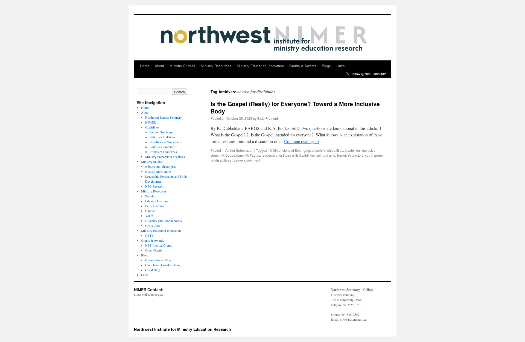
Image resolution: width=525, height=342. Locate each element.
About (159, 65)
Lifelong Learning (156, 201)
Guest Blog (152, 270)
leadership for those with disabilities (288, 155)
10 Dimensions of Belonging (289, 150)
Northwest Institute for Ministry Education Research (182, 329)
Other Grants (153, 250)
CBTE (149, 235)
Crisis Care (152, 225)
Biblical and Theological (160, 166)
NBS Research (154, 186)
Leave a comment (247, 160)
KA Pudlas (252, 155)
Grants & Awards (302, 65)
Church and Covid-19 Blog (162, 265)
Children (150, 211)
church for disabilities (327, 150)
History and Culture (158, 171)
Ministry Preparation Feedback (165, 156)
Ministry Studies (182, 65)
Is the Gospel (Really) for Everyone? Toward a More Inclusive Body (295, 107)
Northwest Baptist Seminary (163, 117)
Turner (341, 155)
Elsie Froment (267, 118)
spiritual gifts (325, 155)
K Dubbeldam (232, 155)
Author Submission (239, 150)
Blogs (326, 65)
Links (340, 65)
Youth (149, 216)
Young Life (355, 155)
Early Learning (154, 206)
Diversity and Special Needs (163, 220)
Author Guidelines (162, 132)
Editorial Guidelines (162, 137)
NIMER (150, 122)
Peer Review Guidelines (165, 142)
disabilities (353, 150)
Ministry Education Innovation (260, 65)
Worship (150, 196)
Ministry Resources (216, 65)
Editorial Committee (162, 147)
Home (144, 65)
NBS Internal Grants (158, 245)
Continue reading (301, 141)
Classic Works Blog (158, 260)
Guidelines (152, 127)
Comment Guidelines (163, 152)
